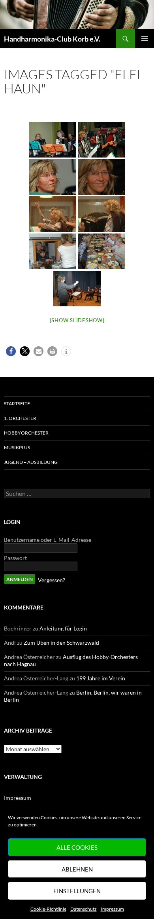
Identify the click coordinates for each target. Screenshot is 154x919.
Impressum (112, 909)
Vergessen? (51, 580)
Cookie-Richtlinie (48, 909)
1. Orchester (20, 418)
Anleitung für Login (63, 628)
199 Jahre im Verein (100, 678)
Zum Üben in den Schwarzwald (61, 642)
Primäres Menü (144, 38)
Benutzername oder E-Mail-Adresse (47, 539)
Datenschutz (83, 909)
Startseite (17, 403)
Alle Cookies (77, 847)
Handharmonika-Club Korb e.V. (52, 38)
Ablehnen (77, 869)
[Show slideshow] (77, 320)
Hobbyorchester (26, 433)
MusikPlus (17, 447)
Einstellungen (77, 890)
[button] (11, 351)
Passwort (15, 557)
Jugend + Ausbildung (31, 462)
